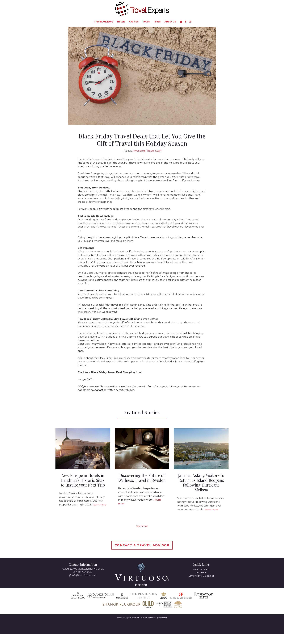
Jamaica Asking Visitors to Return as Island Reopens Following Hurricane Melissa (201, 482)
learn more (99, 504)
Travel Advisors (103, 21)
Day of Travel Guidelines (201, 576)
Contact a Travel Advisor (142, 545)
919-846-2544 (85, 572)
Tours (146, 21)
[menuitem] (103, 22)
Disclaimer (201, 572)
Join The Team (201, 569)
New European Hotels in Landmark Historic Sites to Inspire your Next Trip (83, 480)
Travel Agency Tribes (158, 618)
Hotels (121, 21)
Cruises (134, 21)
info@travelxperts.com (84, 575)
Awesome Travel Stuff (147, 150)
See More (142, 526)
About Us (170, 21)
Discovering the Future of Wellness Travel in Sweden (142, 478)
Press (157, 21)
